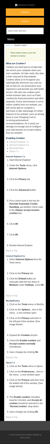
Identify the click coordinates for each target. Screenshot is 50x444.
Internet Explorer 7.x (19, 142)
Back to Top (12, 251)
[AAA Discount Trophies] (25, 5)
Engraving (25, 12)
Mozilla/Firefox (16, 148)
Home (8, 45)
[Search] (41, 31)
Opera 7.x (14, 151)
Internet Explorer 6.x (19, 145)
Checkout (25, 21)
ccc (41, 39)
